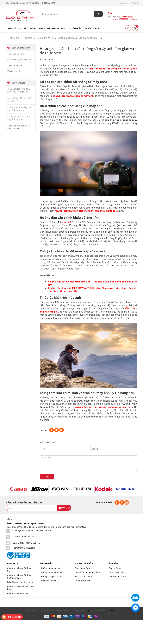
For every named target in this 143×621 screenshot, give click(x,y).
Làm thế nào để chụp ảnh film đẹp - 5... (19, 99)
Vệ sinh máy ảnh (14, 71)
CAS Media (111, 610)
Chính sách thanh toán (18, 593)
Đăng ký (135, 3)
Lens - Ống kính (116, 572)
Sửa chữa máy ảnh (15, 54)
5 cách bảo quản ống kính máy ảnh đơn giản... (19, 109)
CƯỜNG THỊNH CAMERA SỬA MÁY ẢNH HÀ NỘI (18, 90)
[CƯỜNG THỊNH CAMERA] (20, 15)
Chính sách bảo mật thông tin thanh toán (19, 576)
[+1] (61, 429)
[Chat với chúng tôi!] (135, 608)
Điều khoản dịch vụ (50, 580)
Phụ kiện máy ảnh (117, 576)
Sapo (88, 610)
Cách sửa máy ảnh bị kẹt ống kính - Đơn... (18, 127)
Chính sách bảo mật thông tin (19, 569)
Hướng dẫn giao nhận (51, 576)
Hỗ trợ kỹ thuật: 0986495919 (25, 536)
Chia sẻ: (44, 430)
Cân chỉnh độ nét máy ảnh (19, 59)
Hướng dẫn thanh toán (52, 572)
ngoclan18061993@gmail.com (26, 543)
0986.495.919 (14, 617)
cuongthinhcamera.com (24, 548)
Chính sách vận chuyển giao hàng (20, 587)
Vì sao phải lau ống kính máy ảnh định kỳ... (18, 118)
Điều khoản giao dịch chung (20, 582)
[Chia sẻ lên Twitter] (56, 429)
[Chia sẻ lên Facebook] (51, 429)
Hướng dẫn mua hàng (51, 568)
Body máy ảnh (115, 568)
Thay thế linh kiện (15, 65)
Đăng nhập (124, 3)
